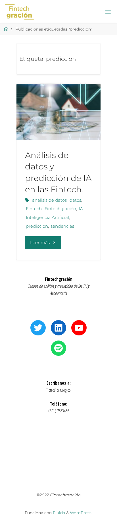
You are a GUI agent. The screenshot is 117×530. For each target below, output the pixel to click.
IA (81, 208)
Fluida (58, 512)
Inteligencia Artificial (47, 217)
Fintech (34, 208)
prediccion (37, 226)
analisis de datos (49, 200)
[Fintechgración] (19, 11)
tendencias (62, 226)
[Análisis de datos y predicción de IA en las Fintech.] (58, 112)
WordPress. (81, 512)
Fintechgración (60, 208)
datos (75, 200)
